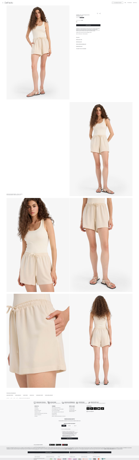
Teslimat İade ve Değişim (81, 48)
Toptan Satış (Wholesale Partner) (41, 413)
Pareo (59, 456)
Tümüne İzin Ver (90, 452)
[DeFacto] (9, 3)
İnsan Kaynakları (38, 410)
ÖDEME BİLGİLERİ (79, 46)
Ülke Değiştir (91, 411)
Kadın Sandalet (18, 395)
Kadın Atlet (32, 395)
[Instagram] (98, 408)
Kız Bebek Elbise (72, 456)
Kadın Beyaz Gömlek (96, 456)
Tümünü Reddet (48, 452)
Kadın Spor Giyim (84, 456)
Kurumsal (36, 407)
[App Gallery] (65, 444)
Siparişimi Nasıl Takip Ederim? (58, 409)
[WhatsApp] (88, 408)
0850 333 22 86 (71, 411)
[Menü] (2, 2)
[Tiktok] (102, 408)
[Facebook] (91, 408)
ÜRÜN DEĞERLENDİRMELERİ (81, 44)
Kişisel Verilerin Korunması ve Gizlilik (58, 416)
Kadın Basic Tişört (39, 395)
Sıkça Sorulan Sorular (56, 407)
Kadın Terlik (25, 395)
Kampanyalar (54, 414)
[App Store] (52, 444)
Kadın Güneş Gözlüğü (49, 395)
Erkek (69, 425)
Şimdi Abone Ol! (69, 438)
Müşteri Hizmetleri (72, 410)
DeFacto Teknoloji (38, 414)
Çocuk (75, 425)
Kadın (64, 425)
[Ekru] (76, 21)
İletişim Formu (71, 409)
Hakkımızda (37, 409)
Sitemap (36, 416)
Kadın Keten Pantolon (50, 456)
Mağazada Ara (79, 39)
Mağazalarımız (72, 407)
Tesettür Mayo (37, 456)
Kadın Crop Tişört (10, 395)
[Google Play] (58, 444)
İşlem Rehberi (54, 413)
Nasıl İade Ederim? (56, 410)
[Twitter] (95, 408)
